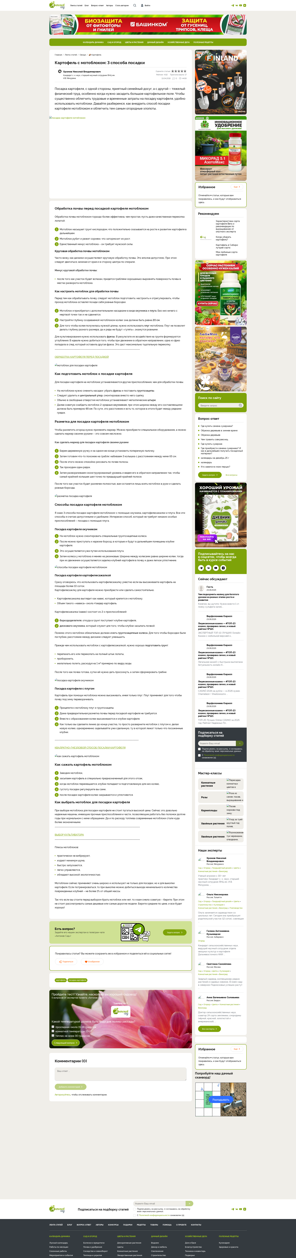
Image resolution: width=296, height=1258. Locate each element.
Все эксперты (208, 1028)
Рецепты (141, 1224)
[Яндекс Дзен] (245, 5)
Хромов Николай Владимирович (82, 71)
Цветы (236, 868)
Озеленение (157, 1251)
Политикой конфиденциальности (219, 755)
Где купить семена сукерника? (217, 426)
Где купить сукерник (211, 444)
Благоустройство (193, 1246)
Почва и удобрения (92, 1246)
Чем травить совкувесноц (214, 439)
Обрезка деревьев (210, 435)
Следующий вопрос (64, 1042)
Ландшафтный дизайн (222, 868)
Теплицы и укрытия (92, 1255)
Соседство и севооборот (95, 1251)
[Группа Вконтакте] (237, 5)
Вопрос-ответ (97, 5)
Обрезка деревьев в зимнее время (219, 430)
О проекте (181, 1224)
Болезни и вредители (94, 1242)
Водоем (155, 1242)
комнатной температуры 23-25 (74, 1031)
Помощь (167, 1224)
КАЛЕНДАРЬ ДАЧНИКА (93, 42)
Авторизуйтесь (62, 1094)
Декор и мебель (159, 1246)
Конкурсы (113, 1224)
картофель (61, 980)
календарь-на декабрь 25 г (215, 458)
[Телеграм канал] (233, 5)
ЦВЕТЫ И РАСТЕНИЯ (134, 42)
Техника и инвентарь (195, 1251)
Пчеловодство (236, 908)
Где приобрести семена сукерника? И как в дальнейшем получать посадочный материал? (222, 451)
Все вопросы (231, 475)
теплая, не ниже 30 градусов (73, 1035)
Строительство (205, 905)
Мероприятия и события (61, 1255)
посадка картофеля (77, 980)
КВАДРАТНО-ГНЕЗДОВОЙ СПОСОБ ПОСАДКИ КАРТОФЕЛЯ (90, 747)
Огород (207, 868)
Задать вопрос (173, 932)
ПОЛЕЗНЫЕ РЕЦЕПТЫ (203, 42)
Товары (154, 1224)
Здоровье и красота (228, 1246)
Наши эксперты (210, 850)
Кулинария (218, 905)
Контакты (196, 1224)
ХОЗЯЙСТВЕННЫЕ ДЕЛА (179, 42)
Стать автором (122, 5)
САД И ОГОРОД (114, 42)
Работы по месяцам (58, 1246)
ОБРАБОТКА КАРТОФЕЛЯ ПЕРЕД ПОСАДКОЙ (82, 356)
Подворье (190, 1255)
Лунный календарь (58, 1242)
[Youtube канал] (241, 5)
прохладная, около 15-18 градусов (76, 1027)
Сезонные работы (58, 1251)
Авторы (109, 5)
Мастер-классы (210, 773)
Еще (236, 186)
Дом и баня (190, 1242)
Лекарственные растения (129, 1255)
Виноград (223, 871)
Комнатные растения (207, 871)
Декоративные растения (129, 1242)
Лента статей (76, 5)
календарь (206, 462)
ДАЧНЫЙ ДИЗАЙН (155, 42)
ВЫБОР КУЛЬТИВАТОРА (69, 834)
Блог (87, 5)
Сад (199, 868)
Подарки (127, 1224)
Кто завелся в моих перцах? (215, 466)
